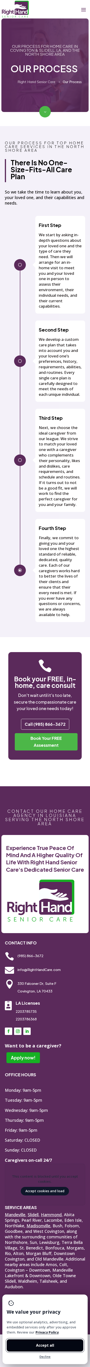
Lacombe (53, 1220)
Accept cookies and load (44, 1191)
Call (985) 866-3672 (45, 724)
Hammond (51, 1214)
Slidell (33, 1214)
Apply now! (23, 1057)
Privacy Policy (47, 1332)
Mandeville (15, 1214)
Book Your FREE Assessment (46, 741)
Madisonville (38, 1225)
